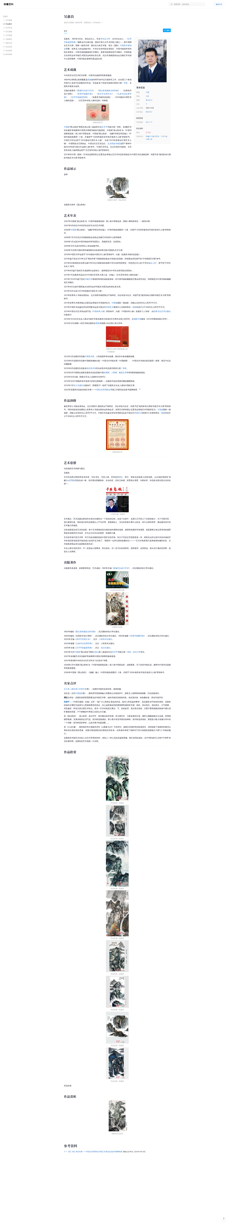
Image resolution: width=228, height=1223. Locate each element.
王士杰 (67, 689)
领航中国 (137, 319)
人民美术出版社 (105, 639)
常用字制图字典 (85, 94)
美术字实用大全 (105, 94)
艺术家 (148, 132)
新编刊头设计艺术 (152, 136)
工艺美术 (81, 689)
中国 (147, 92)
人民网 (114, 372)
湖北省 (74, 689)
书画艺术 (88, 279)
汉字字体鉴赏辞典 (79, 97)
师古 (121, 477)
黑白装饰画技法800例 (108, 90)
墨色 (73, 480)
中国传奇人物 (98, 311)
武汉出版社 (105, 647)
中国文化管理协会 (102, 389)
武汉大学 (149, 122)
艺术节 (104, 127)
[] (68, 480)
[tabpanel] (117, 585)
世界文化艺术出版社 (162, 311)
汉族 (147, 96)
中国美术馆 (89, 356)
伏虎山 (96, 652)
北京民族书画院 (114, 143)
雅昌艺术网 (123, 372)
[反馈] (224, 1219)
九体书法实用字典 (83, 643)
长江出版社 (78, 385)
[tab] (65, 31)
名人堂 (153, 263)
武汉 (150, 100)
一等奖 (125, 83)
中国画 (67, 127)
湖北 (147, 100)
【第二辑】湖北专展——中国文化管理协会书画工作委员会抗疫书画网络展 (94, 1152)
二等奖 (123, 368)
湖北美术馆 (91, 368)
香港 (98, 323)
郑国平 (67, 702)
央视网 (106, 372)
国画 (89, 79)
